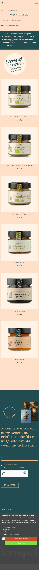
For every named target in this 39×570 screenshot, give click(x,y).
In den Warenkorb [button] (19, 124)
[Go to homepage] (2, 2)
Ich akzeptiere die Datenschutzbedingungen (13, 465)
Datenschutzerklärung (10, 527)
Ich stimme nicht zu (21, 538)
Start (2, 10)
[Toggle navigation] (36, 2)
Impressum (7, 529)
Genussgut (6, 509)
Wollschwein (8, 10)
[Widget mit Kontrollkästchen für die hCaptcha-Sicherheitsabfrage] (14, 473)
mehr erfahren (6, 525)
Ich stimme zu (21, 543)
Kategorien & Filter (19, 15)
